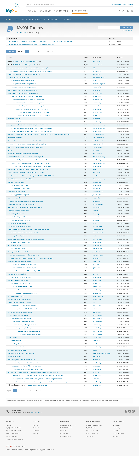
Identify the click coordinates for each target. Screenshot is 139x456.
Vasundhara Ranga (98, 134)
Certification (36, 428)
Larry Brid (96, 258)
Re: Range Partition (15, 341)
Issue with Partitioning (14, 119)
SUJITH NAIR (96, 74)
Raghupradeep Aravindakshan (102, 353)
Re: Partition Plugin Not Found (19, 217)
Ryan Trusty (96, 261)
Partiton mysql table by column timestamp (21, 236)
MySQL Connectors (92, 433)
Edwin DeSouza (97, 65)
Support (35, 433)
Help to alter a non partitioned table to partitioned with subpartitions (29, 169)
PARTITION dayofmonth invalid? (17, 350)
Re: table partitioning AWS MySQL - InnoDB (23, 306)
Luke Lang (96, 214)
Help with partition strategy (16, 182)
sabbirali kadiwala (98, 233)
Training (35, 425)
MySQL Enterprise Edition (14, 428)
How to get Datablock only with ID (18, 252)
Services (36, 421)
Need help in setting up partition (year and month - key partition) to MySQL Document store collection (39, 134)
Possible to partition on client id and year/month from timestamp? (28, 68)
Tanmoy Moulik (97, 147)
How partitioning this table (16, 296)
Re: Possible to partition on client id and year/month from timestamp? (31, 71)
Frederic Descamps (98, 217)
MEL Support (97, 207)
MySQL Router (64, 433)
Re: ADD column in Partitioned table (20, 277)
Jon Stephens (97, 71)
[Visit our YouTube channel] (131, 11)
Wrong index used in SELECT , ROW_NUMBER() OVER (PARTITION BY (28, 125)
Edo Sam (95, 236)
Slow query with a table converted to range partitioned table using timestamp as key (33, 372)
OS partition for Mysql (14, 245)
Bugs (16, 19)
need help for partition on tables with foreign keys (23, 93)
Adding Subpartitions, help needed (18, 211)
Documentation (61, 11)
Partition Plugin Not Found (16, 214)
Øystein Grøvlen (97, 306)
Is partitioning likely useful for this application (21, 360)
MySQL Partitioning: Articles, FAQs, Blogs (25, 65)
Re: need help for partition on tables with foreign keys (26, 96)
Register (130, 4)
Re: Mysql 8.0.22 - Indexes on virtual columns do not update (28, 144)
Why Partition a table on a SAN (17, 198)
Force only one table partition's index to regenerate (23, 255)
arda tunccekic (97, 312)
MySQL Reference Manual (94, 425)
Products (10, 421)
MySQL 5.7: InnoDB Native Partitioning (24, 61)
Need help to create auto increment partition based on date (26, 147)
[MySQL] (13, 8)
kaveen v (95, 274)
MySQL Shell (63, 431)
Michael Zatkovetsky (99, 125)
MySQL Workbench (65, 436)
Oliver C (95, 169)
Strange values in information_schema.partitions (22, 90)
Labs (31, 19)
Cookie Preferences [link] (48, 450)
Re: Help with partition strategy (19, 185)
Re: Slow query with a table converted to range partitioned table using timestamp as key (36, 375)
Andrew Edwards (98, 204)
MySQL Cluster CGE (12, 436)
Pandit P (95, 211)
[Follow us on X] (123, 11)
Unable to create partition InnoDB (18, 280)
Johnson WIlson (97, 93)
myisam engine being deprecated (18, 315)
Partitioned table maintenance (17, 223)
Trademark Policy (37, 450)
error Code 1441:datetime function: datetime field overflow (25, 207)
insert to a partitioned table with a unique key (21, 353)
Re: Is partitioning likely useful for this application (24, 363)
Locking (10, 150)
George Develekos (98, 226)
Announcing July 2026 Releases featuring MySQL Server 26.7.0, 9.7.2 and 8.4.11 (32, 44)
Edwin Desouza (97, 61)
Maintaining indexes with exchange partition (21, 204)
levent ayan (96, 356)
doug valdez (96, 198)
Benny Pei (96, 372)
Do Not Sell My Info (16, 450)
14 (48, 51)
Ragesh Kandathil (98, 191)
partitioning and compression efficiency (20, 226)
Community (67, 19)
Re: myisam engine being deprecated (21, 318)
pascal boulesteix (98, 296)
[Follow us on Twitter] (129, 412)
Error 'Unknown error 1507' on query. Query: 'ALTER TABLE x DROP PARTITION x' (32, 176)
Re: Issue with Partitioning (17, 122)
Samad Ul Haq (97, 280)
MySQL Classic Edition (12, 433)
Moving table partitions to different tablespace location (24, 74)
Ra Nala (95, 302)
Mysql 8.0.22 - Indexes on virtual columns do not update (25, 141)
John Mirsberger (97, 315)
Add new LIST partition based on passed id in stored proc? (25, 157)
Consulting (36, 431)
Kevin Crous (96, 176)
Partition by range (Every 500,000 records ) (20, 312)
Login (124, 4)
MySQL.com (31, 11)
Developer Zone (80, 11)
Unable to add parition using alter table (19, 299)
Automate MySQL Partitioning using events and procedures (26, 172)
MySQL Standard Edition (13, 431)
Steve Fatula (96, 360)
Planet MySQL (40, 19)
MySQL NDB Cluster (66, 428)
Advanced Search (127, 30)
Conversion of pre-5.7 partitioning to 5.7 (20, 261)
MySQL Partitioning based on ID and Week (20, 179)
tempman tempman (99, 77)
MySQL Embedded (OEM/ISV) (15, 439)
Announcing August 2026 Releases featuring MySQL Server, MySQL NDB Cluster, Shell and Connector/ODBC (41, 41)
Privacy (8, 450)
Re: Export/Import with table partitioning (22, 80)
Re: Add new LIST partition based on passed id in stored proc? (28, 160)
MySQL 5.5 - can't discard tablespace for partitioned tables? (25, 201)
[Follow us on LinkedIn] (127, 11)
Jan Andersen (97, 201)
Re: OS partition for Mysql (17, 249)
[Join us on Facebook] (118, 11)
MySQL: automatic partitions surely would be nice (23, 153)
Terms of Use (27, 450)
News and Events (54, 19)
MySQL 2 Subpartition (14, 356)
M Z (94, 68)
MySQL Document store (15, 138)
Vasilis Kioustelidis (98, 141)
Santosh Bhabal (97, 245)
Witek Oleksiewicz (98, 230)
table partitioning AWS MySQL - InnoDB (19, 302)
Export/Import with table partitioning (19, 77)
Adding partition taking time (16, 191)
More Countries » (36, 412)
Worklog (24, 19)
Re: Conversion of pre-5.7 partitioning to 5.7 (23, 264)
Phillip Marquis (97, 239)
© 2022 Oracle (20, 446)
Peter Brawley (97, 80)
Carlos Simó (96, 90)
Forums (9, 19)
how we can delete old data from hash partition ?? (23, 233)
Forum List (21, 32)
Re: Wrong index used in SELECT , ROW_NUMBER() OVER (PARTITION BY (31, 128)
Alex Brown (96, 150)
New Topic (11, 51)
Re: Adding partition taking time (19, 195)
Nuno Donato (97, 182)
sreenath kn (96, 119)
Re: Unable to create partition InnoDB (21, 283)
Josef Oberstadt (97, 252)
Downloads (45, 11)
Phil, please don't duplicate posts (20, 242)
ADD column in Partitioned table (17, 274)
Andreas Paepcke (98, 255)
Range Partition (12, 337)
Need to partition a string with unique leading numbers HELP (26, 239)
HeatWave (9, 425)
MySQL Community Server (68, 425)
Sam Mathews (97, 337)
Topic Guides (90, 436)
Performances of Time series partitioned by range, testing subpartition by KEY (31, 258)
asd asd (95, 350)
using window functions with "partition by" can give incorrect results (28, 230)
